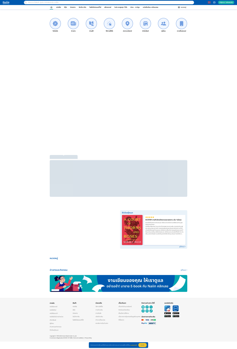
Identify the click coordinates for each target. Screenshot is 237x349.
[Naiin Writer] (118, 283)
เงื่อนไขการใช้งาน (123, 313)
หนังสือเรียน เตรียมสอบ (150, 7)
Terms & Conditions (78, 338)
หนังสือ (58, 7)
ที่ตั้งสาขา (121, 320)
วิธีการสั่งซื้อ (99, 306)
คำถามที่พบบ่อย (100, 320)
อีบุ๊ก (65, 7)
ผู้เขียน (52, 323)
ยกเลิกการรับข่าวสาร (102, 323)
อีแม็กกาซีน (82, 7)
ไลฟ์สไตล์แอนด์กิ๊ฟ (95, 7)
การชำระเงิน (99, 310)
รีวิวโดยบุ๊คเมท (54, 330)
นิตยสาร (73, 7)
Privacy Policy (88, 338)
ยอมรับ (142, 345)
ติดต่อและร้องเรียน (124, 310)
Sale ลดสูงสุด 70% (120, 7)
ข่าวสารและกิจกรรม (55, 327)
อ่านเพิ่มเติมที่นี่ (133, 345)
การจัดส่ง (98, 313)
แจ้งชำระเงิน (99, 316)
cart (214, 2)
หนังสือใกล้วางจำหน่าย (56, 317)
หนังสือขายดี (53, 307)
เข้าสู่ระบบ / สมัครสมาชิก (226, 2)
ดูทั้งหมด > (182, 247)
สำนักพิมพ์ (53, 320)
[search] (25, 2)
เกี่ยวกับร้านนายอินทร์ (125, 306)
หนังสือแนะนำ (54, 313)
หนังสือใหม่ (53, 310)
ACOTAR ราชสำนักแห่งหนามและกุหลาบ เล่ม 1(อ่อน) (163, 220)
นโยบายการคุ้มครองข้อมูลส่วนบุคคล (129, 316)
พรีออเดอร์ (107, 7)
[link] (55, 25)
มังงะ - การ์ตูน (135, 7)
